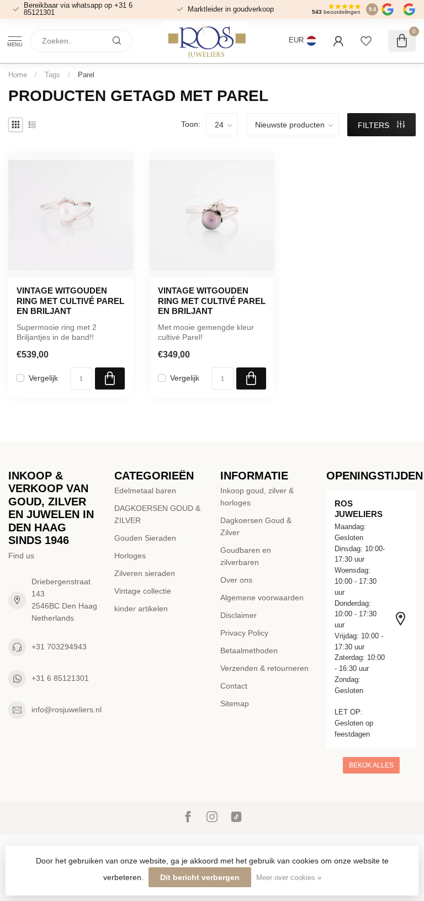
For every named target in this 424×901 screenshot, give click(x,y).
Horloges (130, 555)
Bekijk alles (371, 765)
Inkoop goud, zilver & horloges (257, 496)
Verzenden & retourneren (264, 668)
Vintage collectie (142, 591)
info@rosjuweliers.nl (66, 709)
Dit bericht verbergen (200, 877)
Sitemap (234, 703)
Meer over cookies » (288, 878)
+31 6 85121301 (60, 678)
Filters (374, 125)
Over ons (236, 579)
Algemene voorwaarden (262, 597)
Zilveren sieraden (144, 573)
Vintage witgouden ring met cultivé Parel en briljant (212, 301)
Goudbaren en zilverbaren (245, 556)
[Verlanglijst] (366, 41)
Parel (86, 75)
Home (17, 75)
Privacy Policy (244, 632)
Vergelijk (43, 378)
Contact (233, 685)
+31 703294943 (59, 646)
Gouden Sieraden (145, 538)
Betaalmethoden (249, 650)
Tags (52, 75)
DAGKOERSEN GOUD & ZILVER (157, 514)
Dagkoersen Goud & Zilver (256, 526)
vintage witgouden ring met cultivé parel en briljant (70, 301)
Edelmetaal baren (145, 490)
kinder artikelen (141, 608)
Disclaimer (238, 615)
